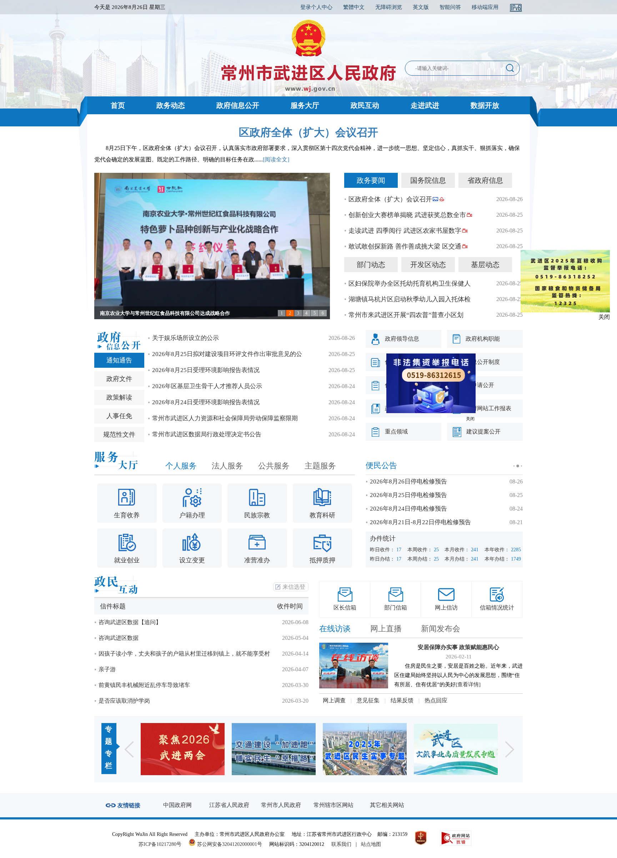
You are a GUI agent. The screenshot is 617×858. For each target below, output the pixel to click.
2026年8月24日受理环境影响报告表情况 (206, 402)
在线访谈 (335, 628)
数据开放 (485, 105)
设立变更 (192, 560)
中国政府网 (177, 805)
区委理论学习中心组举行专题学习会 (140, 313)
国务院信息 (428, 180)
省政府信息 (485, 180)
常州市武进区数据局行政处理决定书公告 (206, 434)
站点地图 (371, 844)
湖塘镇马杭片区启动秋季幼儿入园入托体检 (409, 299)
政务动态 (170, 105)
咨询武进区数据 (119, 638)
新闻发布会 (440, 628)
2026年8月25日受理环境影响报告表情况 (206, 370)
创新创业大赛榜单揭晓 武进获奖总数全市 (407, 215)
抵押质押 (322, 560)
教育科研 (322, 515)
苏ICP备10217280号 (163, 844)
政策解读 (119, 397)
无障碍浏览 (388, 7)
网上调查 (334, 700)
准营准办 (257, 560)
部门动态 (371, 265)
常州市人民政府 (281, 805)
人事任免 (119, 416)
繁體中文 (354, 7)
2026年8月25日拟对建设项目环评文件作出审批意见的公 (227, 354)
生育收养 (127, 515)
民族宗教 (257, 515)
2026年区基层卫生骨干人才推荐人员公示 (207, 386)
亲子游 (107, 669)
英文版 (421, 7)
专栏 (108, 759)
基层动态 (485, 265)
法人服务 (227, 465)
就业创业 (127, 560)
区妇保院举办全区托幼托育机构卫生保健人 (409, 283)
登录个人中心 (316, 7)
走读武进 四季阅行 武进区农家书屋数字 (404, 230)
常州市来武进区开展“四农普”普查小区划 (405, 314)
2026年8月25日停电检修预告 (408, 495)
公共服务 (274, 465)
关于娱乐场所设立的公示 (185, 338)
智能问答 (450, 7)
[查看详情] (468, 684)
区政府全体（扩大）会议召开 (308, 132)
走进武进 (425, 105)
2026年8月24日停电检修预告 (408, 508)
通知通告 (119, 360)
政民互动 (365, 105)
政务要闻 (371, 180)
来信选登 (293, 587)
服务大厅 (305, 105)
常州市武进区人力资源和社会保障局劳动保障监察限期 (225, 418)
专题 (108, 735)
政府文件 (119, 378)
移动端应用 (485, 7)
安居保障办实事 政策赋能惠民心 (458, 647)
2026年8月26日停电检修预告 (408, 481)
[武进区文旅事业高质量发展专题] (372, 749)
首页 (118, 105)
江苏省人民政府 (229, 805)
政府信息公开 (237, 105)
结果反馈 (402, 700)
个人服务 (181, 465)
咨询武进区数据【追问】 (130, 622)
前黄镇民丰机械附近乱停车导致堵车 (144, 685)
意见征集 (368, 700)
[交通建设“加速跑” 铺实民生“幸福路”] (190, 749)
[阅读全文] (276, 159)
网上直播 (386, 628)
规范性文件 (119, 434)
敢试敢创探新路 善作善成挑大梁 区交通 (404, 246)
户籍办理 (192, 515)
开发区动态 (428, 265)
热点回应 (436, 700)
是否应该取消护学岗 (124, 701)
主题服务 (320, 465)
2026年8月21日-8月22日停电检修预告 (420, 522)
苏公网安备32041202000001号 (229, 844)
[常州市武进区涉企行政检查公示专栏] (463, 749)
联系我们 (341, 844)
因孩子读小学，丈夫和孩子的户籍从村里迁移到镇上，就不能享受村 (184, 654)
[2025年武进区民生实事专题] (281, 749)
